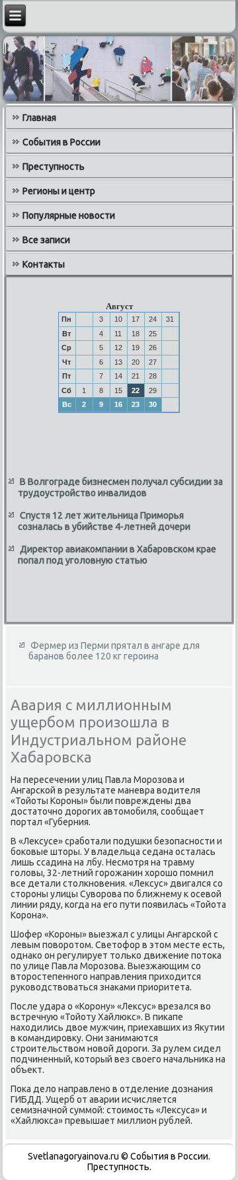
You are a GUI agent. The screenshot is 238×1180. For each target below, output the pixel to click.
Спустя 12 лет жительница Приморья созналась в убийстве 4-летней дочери (104, 521)
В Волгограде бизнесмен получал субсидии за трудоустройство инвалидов (120, 487)
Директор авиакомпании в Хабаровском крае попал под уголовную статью (117, 555)
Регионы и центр (58, 191)
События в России (61, 142)
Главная (39, 117)
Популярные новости (68, 215)
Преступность (53, 166)
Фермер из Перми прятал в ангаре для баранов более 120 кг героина (114, 650)
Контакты (43, 264)
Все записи (46, 240)
